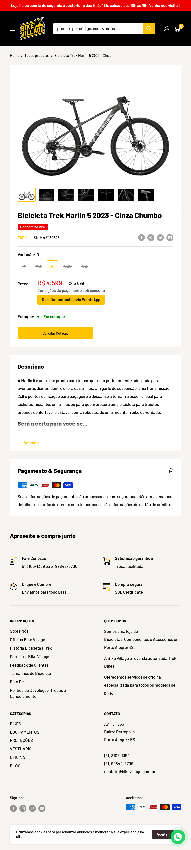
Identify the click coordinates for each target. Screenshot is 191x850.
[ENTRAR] (166, 28)
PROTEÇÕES (21, 740)
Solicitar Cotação (56, 333)
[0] (177, 29)
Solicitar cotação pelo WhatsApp (71, 299)
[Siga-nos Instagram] (22, 808)
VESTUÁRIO (21, 748)
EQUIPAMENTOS (24, 731)
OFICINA (17, 757)
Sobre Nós (19, 630)
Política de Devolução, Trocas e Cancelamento (38, 693)
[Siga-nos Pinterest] (32, 808)
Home (14, 55)
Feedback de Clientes (29, 664)
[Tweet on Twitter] (160, 237)
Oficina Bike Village (27, 639)
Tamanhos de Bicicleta (30, 673)
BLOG (15, 765)
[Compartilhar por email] (169, 237)
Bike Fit (17, 681)
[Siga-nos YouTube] (41, 808)
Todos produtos (36, 55)
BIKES (15, 723)
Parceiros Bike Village (29, 656)
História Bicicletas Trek (31, 647)
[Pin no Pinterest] (150, 237)
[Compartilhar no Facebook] (141, 237)
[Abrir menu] (12, 29)
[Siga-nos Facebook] (13, 808)
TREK (22, 237)
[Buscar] (149, 28)
